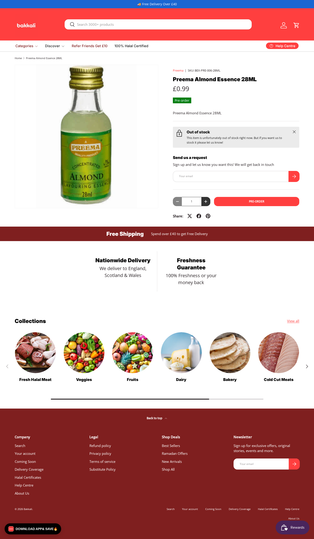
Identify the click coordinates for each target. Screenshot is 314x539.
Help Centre (24, 485)
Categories (24, 46)
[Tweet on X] (189, 216)
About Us (22, 493)
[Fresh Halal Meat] (35, 352)
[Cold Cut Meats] (278, 352)
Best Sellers (171, 445)
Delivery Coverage (29, 469)
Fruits (132, 379)
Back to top (155, 418)
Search (20, 445)
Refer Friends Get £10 (90, 46)
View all (293, 321)
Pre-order (256, 201)
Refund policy (100, 445)
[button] (296, 25)
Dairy (181, 379)
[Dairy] (181, 352)
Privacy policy (100, 453)
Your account (25, 453)
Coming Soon (25, 461)
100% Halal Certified (131, 46)
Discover (52, 46)
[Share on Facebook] (198, 216)
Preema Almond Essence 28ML (44, 58)
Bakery (230, 379)
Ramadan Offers (175, 453)
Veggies (84, 379)
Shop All (168, 469)
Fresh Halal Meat (35, 379)
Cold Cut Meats (279, 379)
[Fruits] (132, 352)
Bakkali (28, 509)
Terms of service (102, 461)
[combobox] (158, 24)
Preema (178, 70)
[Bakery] (230, 352)
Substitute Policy (102, 469)
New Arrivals (172, 461)
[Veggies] (84, 352)
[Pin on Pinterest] (208, 216)
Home (18, 58)
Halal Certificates (28, 477)
